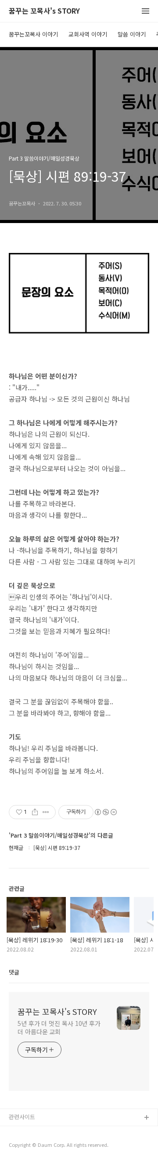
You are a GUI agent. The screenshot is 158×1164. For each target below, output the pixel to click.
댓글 (14, 972)
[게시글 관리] (45, 812)
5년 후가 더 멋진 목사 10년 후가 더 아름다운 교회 (59, 1027)
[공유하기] (34, 812)
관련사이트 (22, 1117)
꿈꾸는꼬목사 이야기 (33, 34)
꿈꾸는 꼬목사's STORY (44, 11)
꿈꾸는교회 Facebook (36, 1146)
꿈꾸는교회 (22, 1132)
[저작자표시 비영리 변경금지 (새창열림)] (105, 812)
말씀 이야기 (132, 34)
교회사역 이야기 (87, 34)
